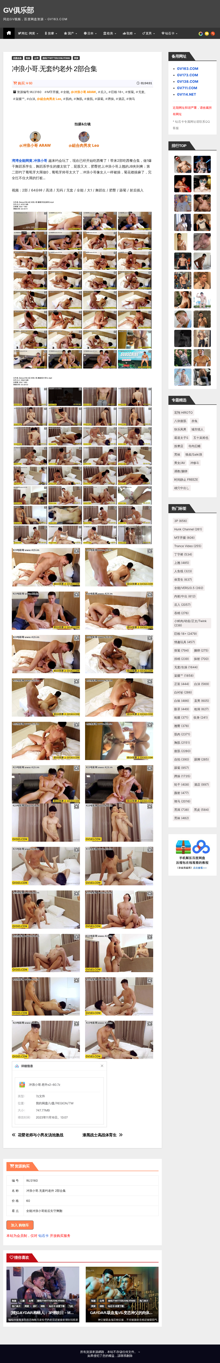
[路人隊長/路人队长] (202, 338)
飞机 (71, 1306)
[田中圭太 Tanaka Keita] (182, 299)
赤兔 (194, 421)
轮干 (181, 784)
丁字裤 (183, 554)
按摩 (51, 33)
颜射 (181, 793)
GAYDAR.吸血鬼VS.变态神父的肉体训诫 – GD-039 (131, 1312)
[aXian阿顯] (202, 319)
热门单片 (16, 1306)
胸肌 (79, 99)
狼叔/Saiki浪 (193, 454)
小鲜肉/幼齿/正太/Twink (190, 623)
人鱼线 (183, 571)
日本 (91, 33)
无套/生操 (186, 667)
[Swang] (182, 183)
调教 (43, 1306)
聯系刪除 (127, 1355)
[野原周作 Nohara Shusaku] (202, 357)
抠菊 (131, 92)
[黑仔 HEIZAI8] (182, 280)
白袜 (181, 700)
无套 (141, 92)
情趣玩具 (184, 642)
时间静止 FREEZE (186, 479)
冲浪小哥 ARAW (85, 92)
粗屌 (201, 709)
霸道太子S (181, 437)
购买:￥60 (25, 83)
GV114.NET (186, 94)
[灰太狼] (202, 377)
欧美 (110, 33)
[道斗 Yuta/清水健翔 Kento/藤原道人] (202, 280)
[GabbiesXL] (182, 319)
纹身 (201, 717)
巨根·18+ (117, 92)
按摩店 (178, 446)
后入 (104, 92)
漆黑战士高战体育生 (99, 1135)
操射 (201, 659)
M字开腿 (53, 92)
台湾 (36, 58)
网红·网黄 (28, 33)
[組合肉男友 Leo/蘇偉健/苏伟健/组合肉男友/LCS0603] (84, 136)
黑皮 (201, 809)
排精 (181, 659)
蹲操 (111, 99)
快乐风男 (180, 429)
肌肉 (69, 99)
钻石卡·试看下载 (57, 1306)
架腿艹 (20, 99)
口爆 (22, 1300)
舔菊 (100, 99)
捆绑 (201, 650)
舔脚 (201, 759)
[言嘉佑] (182, 222)
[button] (213, 33)
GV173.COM (187, 75)
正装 (181, 684)
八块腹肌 (180, 421)
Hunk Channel (188, 529)
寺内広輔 (194, 446)
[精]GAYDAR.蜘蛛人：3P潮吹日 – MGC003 (46, 1312)
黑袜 (177, 454)
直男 (149, 33)
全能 (66, 92)
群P (35, 1306)
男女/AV (179, 463)
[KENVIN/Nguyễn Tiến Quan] (202, 164)
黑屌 (181, 809)
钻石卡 (43, 1235)
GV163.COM (187, 68)
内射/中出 (185, 596)
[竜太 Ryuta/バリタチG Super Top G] (202, 222)
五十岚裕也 (200, 437)
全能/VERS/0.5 (188, 588)
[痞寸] (182, 261)
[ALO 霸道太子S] (202, 261)
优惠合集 (17, 58)
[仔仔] (182, 338)
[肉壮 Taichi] (182, 357)
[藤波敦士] (182, 377)
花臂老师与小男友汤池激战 (40, 1135)
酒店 (121, 99)
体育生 (183, 579)
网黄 (76, 58)
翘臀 (181, 726)
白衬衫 (183, 692)
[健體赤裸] (202, 299)
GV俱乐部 (18, 10)
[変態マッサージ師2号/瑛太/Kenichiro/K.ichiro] (182, 241)
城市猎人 (197, 429)
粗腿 (181, 717)
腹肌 (90, 99)
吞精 (181, 613)
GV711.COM (187, 88)
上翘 (181, 562)
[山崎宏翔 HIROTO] (182, 164)
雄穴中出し (181, 488)
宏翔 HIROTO (183, 412)
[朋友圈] (201, 33)
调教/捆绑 (180, 471)
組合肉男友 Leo (50, 99)
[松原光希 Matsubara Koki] (202, 202)
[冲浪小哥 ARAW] (35, 136)
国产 (71, 33)
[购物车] (207, 33)
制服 (28, 58)
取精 (130, 33)
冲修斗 (194, 463)
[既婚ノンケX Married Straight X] (202, 241)
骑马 (132, 99)
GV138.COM (187, 81)
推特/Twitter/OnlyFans (56, 58)
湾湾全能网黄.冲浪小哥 (29, 160)
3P (180, 521)
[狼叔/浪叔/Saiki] (202, 183)
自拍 (181, 759)
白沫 (32, 99)
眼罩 (181, 709)
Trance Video (187, 546)
